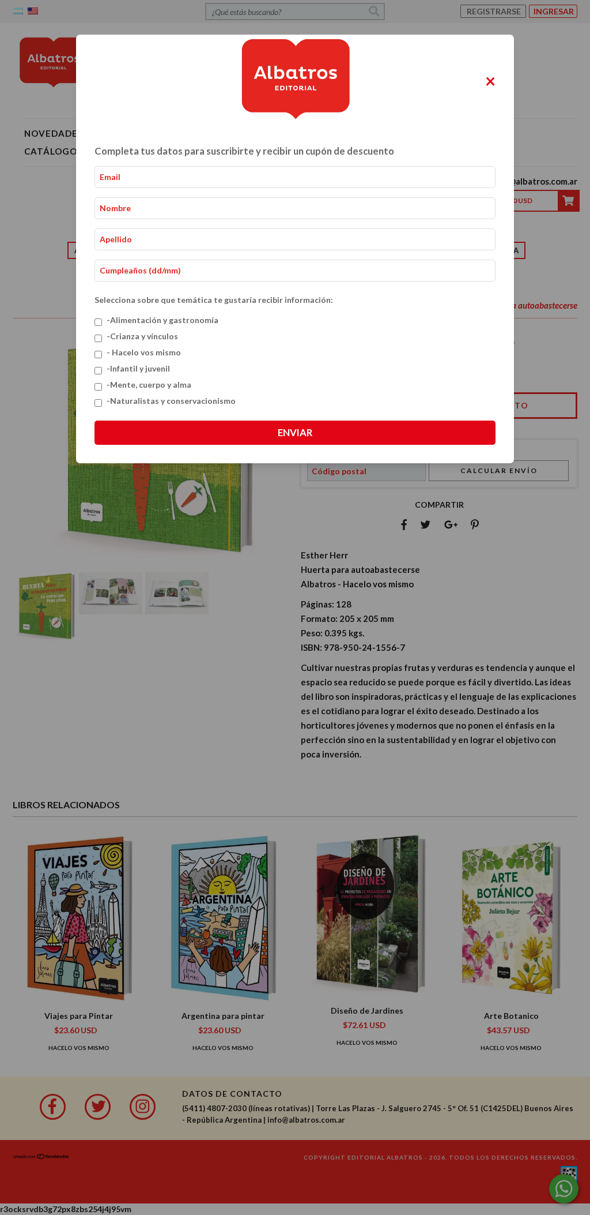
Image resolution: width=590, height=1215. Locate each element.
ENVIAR (295, 432)
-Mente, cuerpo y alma (149, 384)
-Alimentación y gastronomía (162, 320)
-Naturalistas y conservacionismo (171, 401)
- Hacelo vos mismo (144, 352)
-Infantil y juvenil (138, 368)
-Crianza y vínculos (142, 336)
